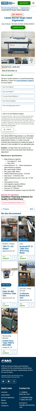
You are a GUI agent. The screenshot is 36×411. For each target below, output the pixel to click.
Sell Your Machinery (7, 398)
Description (6, 67)
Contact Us (17, 27)
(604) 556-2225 (24, 393)
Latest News (5, 395)
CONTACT (25, 3)
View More (31, 60)
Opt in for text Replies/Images (13, 114)
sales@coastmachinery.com (27, 405)
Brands (3, 400)
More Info (16, 67)
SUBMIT (8, 129)
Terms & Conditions (6, 377)
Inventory (4, 392)
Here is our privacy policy (8, 125)
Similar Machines (8, 71)
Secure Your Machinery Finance (12, 202)
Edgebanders (25, 8)
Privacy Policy (16, 377)
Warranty (4, 403)
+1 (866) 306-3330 (26, 399)
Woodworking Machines (9, 8)
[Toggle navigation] (33, 3)
